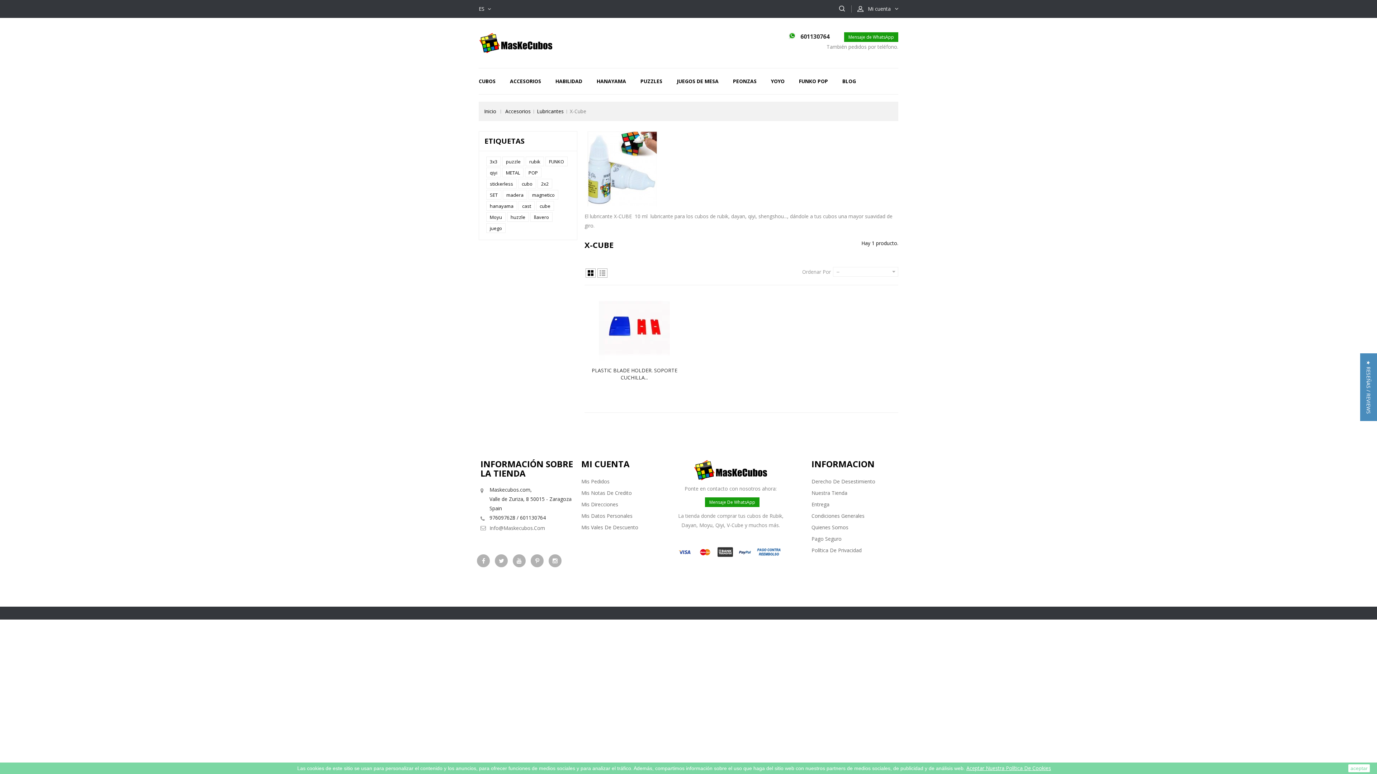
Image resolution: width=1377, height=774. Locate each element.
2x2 (545, 184)
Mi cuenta (605, 464)
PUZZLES (651, 81)
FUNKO (556, 161)
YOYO (778, 81)
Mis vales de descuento (609, 527)
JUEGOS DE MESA (698, 81)
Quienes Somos (829, 527)
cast (526, 206)
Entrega (820, 504)
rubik (534, 161)
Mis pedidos (595, 481)
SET (494, 195)
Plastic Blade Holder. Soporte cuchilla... (634, 374)
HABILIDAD (568, 81)
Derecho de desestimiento (843, 481)
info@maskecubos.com (517, 528)
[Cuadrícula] (590, 273)
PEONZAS (745, 81)
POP (533, 172)
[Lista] (602, 273)
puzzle (513, 161)
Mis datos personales (607, 515)
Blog (849, 81)
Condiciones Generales (838, 515)
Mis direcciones (599, 504)
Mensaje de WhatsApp (871, 37)
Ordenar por (816, 271)
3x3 (493, 161)
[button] (1368, 387)
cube (545, 206)
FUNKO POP (813, 81)
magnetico (543, 195)
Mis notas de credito (606, 492)
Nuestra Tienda (829, 492)
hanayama (502, 206)
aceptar (1359, 768)
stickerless (501, 184)
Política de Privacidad (836, 550)
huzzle (518, 217)
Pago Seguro (826, 538)
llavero (541, 217)
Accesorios (525, 81)
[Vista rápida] (641, 328)
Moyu (496, 217)
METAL (513, 172)
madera (515, 195)
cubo (527, 184)
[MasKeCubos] (516, 42)
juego (496, 228)
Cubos (487, 81)
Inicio (490, 111)
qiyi (493, 172)
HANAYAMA (611, 81)
